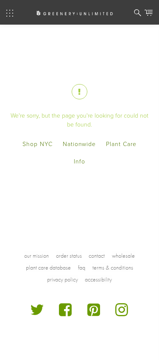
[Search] (137, 14)
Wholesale (123, 255)
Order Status (69, 255)
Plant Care (121, 144)
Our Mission (36, 255)
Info (79, 161)
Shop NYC (37, 144)
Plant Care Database (48, 267)
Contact (97, 255)
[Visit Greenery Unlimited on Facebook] (65, 313)
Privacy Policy (62, 279)
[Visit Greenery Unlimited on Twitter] (37, 313)
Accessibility (98, 279)
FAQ (81, 267)
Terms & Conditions (112, 267)
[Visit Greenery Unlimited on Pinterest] (94, 313)
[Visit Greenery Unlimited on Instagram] (122, 313)
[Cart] (149, 14)
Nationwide (79, 144)
